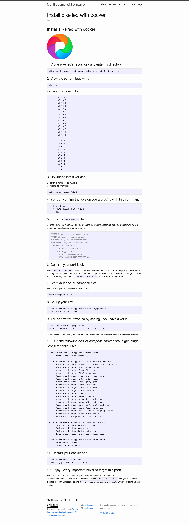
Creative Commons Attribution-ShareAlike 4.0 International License (63, 512)
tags (140, 4)
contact (112, 4)
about (103, 4)
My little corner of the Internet (66, 4)
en (120, 4)
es (125, 4)
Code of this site (107, 512)
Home (132, 4)
